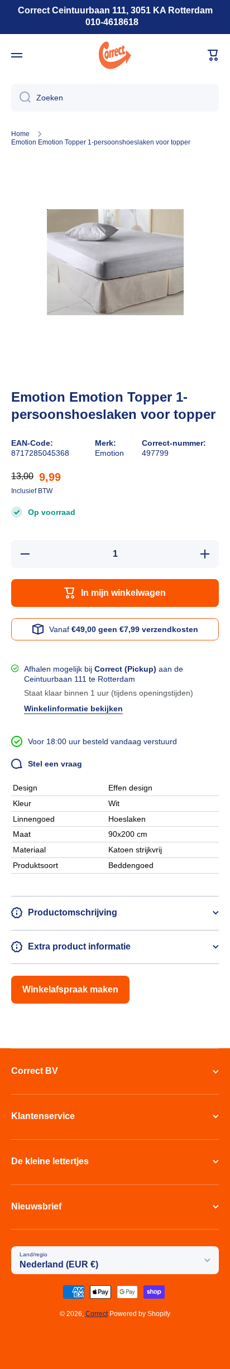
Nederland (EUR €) (59, 1264)
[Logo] (115, 55)
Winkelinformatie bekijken (73, 708)
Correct (96, 1314)
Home (20, 134)
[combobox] (115, 98)
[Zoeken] (21, 98)
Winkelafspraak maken (70, 989)
